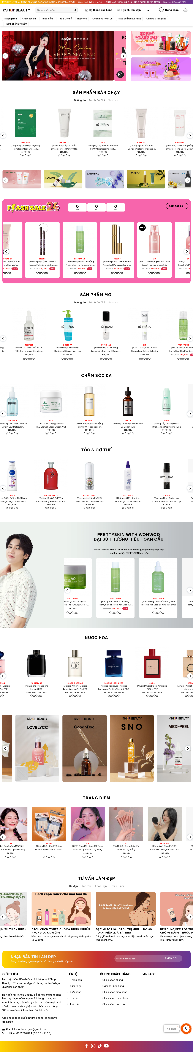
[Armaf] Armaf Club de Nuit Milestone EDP (63, 687)
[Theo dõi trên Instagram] (93, 1046)
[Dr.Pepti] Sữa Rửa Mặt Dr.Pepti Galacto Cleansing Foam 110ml (49, 147)
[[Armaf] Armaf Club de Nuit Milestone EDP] (63, 664)
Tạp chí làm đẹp (131, 9)
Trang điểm (47, 18)
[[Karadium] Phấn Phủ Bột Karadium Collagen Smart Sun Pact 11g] (44, 824)
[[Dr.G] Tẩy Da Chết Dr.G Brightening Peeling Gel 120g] (38, 401)
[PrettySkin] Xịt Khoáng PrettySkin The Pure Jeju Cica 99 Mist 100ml (108, 263)
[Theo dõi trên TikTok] (100, 1046)
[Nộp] (74, 10)
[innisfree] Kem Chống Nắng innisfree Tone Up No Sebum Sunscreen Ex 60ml (88, 147)
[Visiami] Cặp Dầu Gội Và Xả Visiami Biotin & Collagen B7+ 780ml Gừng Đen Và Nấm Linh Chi (153, 500)
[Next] (123, 56)
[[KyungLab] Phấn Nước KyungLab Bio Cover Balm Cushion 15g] (121, 824)
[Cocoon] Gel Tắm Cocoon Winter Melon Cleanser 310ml (105, 349)
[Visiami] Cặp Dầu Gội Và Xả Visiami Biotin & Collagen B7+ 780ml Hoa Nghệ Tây (115, 500)
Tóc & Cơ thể (65, 18)
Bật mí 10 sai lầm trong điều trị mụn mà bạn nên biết (147, 931)
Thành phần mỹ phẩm (16, 23)
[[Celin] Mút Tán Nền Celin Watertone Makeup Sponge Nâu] (83, 824)
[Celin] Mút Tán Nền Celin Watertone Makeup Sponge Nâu (82, 848)
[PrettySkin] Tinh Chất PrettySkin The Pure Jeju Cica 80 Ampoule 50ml (126, 147)
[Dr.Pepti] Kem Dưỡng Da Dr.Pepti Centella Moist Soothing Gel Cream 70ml (153, 425)
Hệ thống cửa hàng (100, 9)
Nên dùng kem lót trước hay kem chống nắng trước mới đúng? (80, 931)
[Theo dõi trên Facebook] (86, 1046)
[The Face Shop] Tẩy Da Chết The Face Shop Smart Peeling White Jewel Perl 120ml (145, 263)
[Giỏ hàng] (186, 10)
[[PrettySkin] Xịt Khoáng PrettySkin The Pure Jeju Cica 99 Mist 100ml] (108, 239)
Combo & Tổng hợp (156, 18)
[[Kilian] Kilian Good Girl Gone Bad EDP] (101, 664)
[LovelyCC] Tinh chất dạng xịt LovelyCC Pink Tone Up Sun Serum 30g (71, 263)
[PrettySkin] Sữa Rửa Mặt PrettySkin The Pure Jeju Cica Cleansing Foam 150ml (123, 603)
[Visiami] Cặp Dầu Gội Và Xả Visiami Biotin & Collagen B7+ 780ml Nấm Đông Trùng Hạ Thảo (76, 500)
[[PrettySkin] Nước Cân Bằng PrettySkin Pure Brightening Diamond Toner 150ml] (115, 401)
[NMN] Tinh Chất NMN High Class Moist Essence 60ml (144, 349)
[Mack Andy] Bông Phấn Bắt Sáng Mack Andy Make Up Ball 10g (160, 848)
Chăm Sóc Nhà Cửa (102, 18)
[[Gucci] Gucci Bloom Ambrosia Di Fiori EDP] (24, 664)
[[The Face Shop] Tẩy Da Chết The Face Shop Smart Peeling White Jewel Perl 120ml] (145, 239)
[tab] (80, 100)
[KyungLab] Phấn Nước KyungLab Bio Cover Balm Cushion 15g (121, 848)
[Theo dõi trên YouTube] (106, 1046)
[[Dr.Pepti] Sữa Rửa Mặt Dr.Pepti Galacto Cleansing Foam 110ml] (49, 123)
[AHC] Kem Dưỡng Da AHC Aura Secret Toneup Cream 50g (33, 263)
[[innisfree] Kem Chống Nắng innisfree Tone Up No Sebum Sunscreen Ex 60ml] (88, 123)
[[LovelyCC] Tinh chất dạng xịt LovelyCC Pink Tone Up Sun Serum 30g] (71, 239)
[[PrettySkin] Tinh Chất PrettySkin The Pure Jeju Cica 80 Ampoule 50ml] (126, 123)
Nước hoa (82, 18)
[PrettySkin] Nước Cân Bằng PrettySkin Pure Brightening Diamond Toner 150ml (115, 425)
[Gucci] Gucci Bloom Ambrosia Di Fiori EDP (24, 687)
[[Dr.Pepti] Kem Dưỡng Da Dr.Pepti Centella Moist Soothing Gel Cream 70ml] (154, 401)
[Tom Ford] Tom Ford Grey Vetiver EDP (140, 687)
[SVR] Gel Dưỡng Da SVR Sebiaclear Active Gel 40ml (27, 349)
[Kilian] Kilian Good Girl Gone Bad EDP (101, 687)
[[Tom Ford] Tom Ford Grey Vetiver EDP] (140, 664)
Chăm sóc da (29, 18)
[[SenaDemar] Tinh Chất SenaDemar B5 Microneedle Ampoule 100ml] (76, 401)
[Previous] (5, 56)
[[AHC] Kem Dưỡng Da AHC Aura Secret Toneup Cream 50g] (33, 239)
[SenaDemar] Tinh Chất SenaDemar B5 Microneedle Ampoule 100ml (76, 425)
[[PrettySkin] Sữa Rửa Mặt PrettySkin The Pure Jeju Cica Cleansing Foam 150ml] (123, 577)
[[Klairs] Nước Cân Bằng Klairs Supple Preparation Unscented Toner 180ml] (165, 123)
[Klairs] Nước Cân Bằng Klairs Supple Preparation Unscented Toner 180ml (165, 147)
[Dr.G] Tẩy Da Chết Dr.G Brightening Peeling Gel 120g (38, 425)
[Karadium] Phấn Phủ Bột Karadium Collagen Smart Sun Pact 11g (44, 848)
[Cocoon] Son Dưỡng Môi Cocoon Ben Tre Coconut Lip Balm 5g (38, 500)
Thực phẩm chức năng (129, 18)
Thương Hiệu (10, 18)
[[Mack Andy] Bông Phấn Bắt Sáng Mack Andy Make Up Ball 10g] (160, 824)
